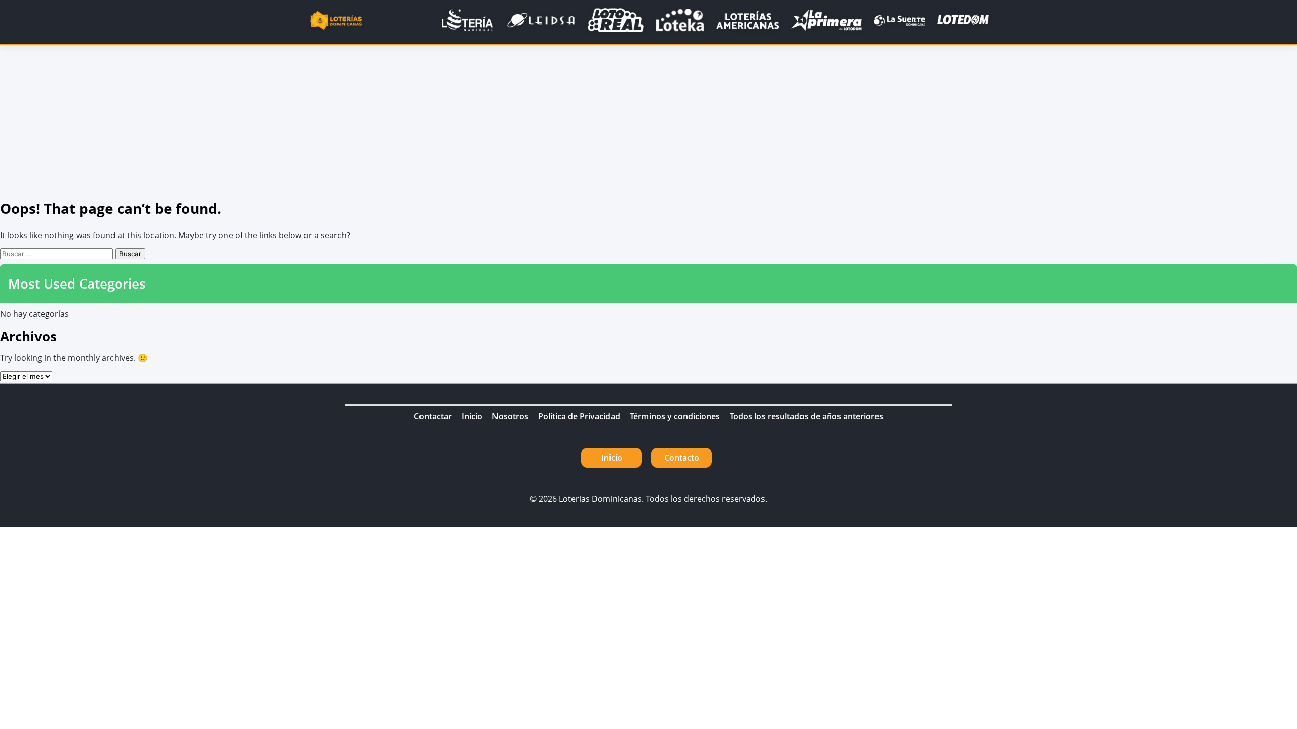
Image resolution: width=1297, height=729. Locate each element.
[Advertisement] (648, 120)
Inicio (472, 416)
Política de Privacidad (579, 416)
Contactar (433, 416)
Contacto (681, 457)
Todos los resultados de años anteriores (806, 416)
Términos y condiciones (675, 416)
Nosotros (510, 416)
